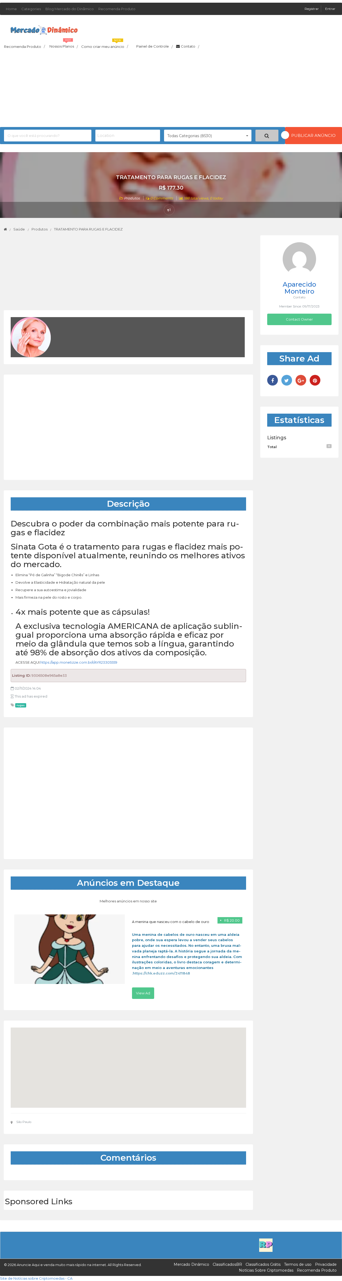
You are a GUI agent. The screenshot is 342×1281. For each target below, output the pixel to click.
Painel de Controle (154, 46)
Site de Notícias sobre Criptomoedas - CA (36, 1278)
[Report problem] (169, 210)
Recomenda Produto (116, 9)
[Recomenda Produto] (266, 1244)
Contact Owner (299, 319)
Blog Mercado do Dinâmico (69, 9)
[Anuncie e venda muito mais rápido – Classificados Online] (44, 29)
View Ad (143, 993)
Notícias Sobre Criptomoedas (266, 1270)
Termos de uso (298, 1264)
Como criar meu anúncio (104, 45)
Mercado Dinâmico (191, 1264)
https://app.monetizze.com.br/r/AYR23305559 (78, 662)
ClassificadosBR (227, 1264)
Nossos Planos (63, 45)
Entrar (330, 9)
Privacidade (326, 1264)
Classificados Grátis (263, 1264)
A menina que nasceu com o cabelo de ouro (170, 922)
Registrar (312, 9)
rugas (21, 705)
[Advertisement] (171, 89)
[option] (128, 957)
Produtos (132, 198)
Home (11, 9)
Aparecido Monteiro (299, 287)
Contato (190, 46)
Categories (31, 9)
